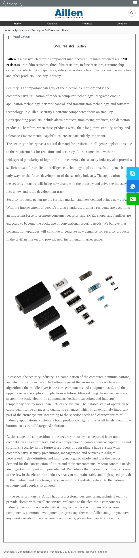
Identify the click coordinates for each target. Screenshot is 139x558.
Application (20, 30)
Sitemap (103, 551)
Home (17, 23)
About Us (52, 23)
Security (36, 30)
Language (12, 3)
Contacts (122, 23)
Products (87, 23)
